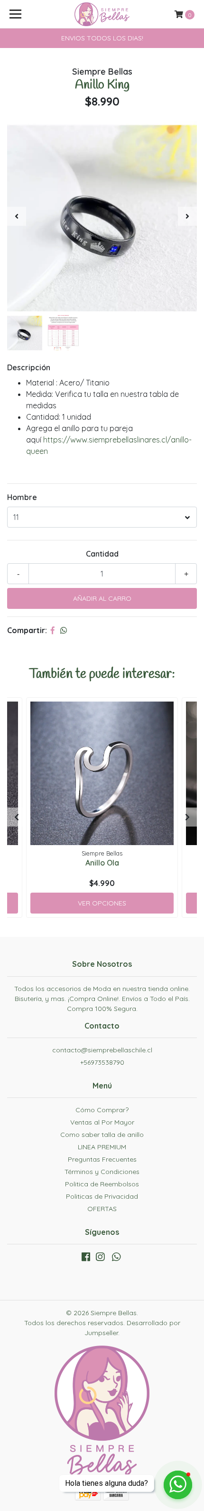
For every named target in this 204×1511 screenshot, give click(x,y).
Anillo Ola (102, 862)
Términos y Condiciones (102, 1171)
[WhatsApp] (116, 1259)
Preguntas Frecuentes (102, 1159)
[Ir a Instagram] (100, 1259)
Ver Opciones (102, 903)
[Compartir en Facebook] (53, 630)
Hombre (22, 497)
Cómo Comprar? (102, 1110)
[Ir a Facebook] (86, 1259)
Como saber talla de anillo (102, 1134)
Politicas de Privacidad (102, 1196)
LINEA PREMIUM (102, 1147)
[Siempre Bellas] (102, 14)
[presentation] (16, 216)
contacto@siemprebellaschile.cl (102, 1050)
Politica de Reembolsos (102, 1184)
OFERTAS (102, 1208)
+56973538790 (102, 1062)
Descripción (28, 367)
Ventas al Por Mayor (102, 1122)
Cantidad (102, 553)
